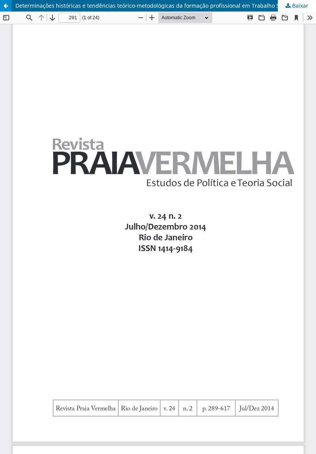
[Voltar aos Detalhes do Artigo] (6, 6)
